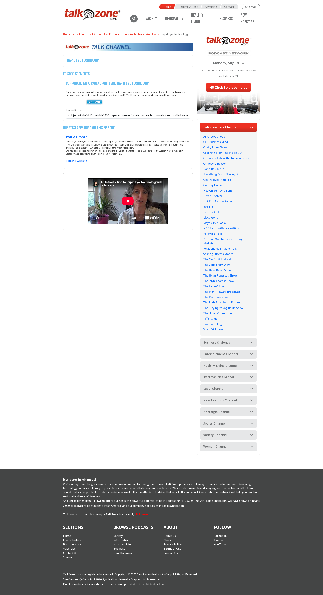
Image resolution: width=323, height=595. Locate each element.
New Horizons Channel (220, 400)
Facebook (220, 536)
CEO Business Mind (215, 142)
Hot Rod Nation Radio (217, 201)
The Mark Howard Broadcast (221, 292)
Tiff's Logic (210, 319)
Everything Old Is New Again (221, 174)
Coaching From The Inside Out (222, 153)
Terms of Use (172, 548)
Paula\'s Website (76, 161)
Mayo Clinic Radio (214, 223)
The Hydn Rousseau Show (220, 275)
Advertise (211, 7)
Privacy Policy (173, 544)
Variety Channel (215, 435)
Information (174, 18)
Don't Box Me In (213, 169)
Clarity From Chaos (215, 147)
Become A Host (188, 7)
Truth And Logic (213, 324)
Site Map (250, 7)
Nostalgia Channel (217, 412)
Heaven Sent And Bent (217, 190)
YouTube (220, 544)
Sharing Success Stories (218, 254)
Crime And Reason (215, 163)
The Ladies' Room (214, 286)
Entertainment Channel (220, 354)
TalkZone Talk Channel (90, 34)
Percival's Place (212, 234)
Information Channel (218, 377)
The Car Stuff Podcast (217, 259)
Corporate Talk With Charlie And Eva (132, 34)
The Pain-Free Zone (215, 297)
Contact (229, 7)
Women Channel (215, 446)
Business (226, 18)
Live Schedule (72, 540)
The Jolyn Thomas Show (218, 281)
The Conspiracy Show (216, 265)
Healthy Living (122, 544)
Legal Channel (213, 389)
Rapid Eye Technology (174, 34)
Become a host (72, 544)
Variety (151, 18)
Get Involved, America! (217, 180)
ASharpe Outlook (214, 136)
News (167, 540)
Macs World (210, 217)
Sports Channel (214, 423)
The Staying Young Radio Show (223, 308)
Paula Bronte (76, 137)
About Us (170, 536)
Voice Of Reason (213, 329)
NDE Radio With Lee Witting (221, 228)
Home (167, 7)
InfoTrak (208, 207)
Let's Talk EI (211, 212)
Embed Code (74, 110)
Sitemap (68, 557)
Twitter (218, 540)
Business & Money (216, 342)
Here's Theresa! (213, 196)
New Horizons (122, 553)
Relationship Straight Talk (220, 248)
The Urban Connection (217, 313)
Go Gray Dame (212, 185)
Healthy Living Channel (220, 366)
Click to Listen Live (230, 87)
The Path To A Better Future (221, 302)
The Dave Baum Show (217, 270)
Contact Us (70, 553)
